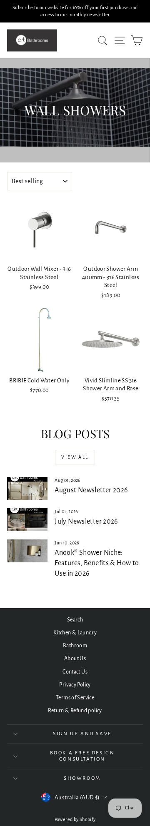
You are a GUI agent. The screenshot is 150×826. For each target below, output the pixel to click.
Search (75, 620)
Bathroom (75, 646)
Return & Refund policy (75, 711)
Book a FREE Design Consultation (82, 756)
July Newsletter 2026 (86, 521)
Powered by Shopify (75, 819)
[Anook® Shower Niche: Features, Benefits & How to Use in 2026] (27, 550)
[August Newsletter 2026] (27, 488)
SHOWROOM (82, 778)
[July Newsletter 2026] (27, 519)
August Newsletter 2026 (91, 490)
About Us (75, 658)
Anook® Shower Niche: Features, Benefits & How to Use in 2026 (97, 563)
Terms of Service (75, 698)
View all (74, 456)
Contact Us (75, 672)
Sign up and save (82, 733)
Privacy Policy (74, 685)
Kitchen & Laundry (75, 633)
